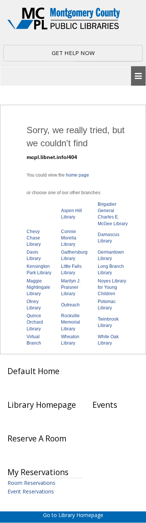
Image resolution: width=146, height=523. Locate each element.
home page (77, 175)
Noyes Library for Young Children (112, 287)
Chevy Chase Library (34, 238)
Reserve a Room (36, 438)
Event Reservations (30, 491)
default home (33, 371)
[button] (138, 76)
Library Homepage (41, 405)
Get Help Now (73, 52)
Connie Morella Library (68, 238)
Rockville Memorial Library (70, 322)
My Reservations (38, 472)
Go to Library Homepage (73, 515)
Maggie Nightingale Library (38, 287)
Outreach (70, 305)
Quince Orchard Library (35, 322)
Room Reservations (31, 482)
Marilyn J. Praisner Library (70, 287)
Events (104, 405)
